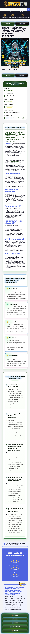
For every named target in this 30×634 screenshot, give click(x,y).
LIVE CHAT (16, 630)
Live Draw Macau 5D (15, 239)
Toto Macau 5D (12, 253)
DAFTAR (22, 23)
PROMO (16, 615)
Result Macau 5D (13, 206)
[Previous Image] (2, 52)
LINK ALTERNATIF (16, 626)
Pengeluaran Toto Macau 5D (13, 222)
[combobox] (13, 9)
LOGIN (8, 23)
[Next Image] (28, 52)
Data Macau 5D (12, 173)
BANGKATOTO (9, 143)
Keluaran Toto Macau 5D (11, 190)
